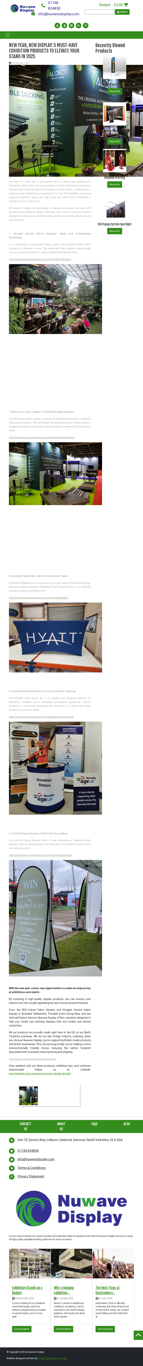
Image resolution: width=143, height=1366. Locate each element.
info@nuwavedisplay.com (55, 14)
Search (123, 12)
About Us (61, 1126)
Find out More (21, 1329)
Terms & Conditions (32, 1168)
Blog (127, 1124)
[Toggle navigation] (7, 35)
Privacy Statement (31, 1176)
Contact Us (25, 1126)
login (64, 1358)
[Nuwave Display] (23, 8)
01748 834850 (54, 6)
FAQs (94, 1124)
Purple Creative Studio (49, 1358)
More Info (114, 91)
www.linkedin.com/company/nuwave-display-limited (40, 1073)
